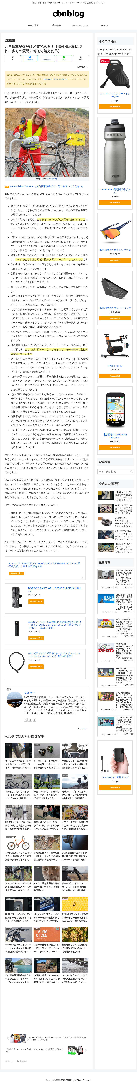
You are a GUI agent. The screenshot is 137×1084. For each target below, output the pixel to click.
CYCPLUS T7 (115, 366)
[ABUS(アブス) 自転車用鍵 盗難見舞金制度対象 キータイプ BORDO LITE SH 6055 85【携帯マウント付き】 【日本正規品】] (16, 628)
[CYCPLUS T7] (115, 346)
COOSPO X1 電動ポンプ (115, 777)
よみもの (11, 40)
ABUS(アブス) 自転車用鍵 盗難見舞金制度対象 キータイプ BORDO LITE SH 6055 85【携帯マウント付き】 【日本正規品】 (55, 625)
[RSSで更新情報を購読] (34, 720)
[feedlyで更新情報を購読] (30, 720)
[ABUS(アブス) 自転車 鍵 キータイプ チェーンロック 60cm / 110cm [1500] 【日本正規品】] (16, 662)
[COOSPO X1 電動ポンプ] (115, 758)
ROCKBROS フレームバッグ (115, 308)
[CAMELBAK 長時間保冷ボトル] (115, 152)
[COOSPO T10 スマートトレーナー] (115, 74)
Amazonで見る (16, 573)
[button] (81, 58)
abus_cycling (51, 179)
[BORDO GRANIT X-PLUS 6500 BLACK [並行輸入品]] (16, 597)
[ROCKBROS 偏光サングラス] (115, 230)
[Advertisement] (47, 1009)
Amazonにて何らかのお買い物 (56, 79)
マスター (29, 692)
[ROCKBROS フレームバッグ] (115, 288)
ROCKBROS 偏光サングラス (115, 250)
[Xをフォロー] (26, 720)
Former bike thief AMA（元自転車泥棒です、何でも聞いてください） (47, 186)
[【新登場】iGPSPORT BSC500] (115, 409)
